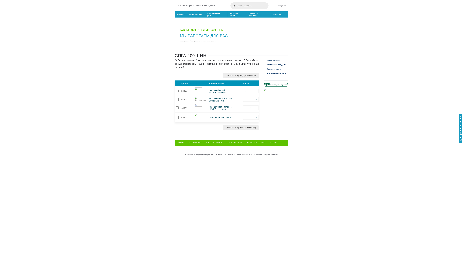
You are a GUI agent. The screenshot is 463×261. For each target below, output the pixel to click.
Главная (180, 14)
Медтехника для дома (213, 14)
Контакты (277, 14)
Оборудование (195, 14)
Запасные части (234, 14)
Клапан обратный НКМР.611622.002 (217, 91)
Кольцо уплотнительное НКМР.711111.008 (220, 107)
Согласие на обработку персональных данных (204, 154)
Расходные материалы (253, 14)
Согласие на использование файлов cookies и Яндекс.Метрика (251, 154)
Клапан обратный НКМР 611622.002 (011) (220, 99)
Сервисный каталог (460, 127)
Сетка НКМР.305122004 (220, 117)
